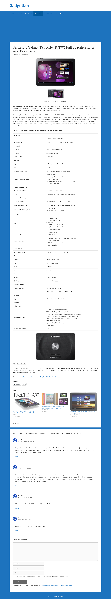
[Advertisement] (55, 28)
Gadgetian (19, 5)
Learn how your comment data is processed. (56, 585)
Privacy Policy (60, 14)
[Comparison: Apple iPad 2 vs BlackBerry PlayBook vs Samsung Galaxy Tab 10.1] (55, 399)
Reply (17, 456)
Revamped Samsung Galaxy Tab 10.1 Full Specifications (42, 377)
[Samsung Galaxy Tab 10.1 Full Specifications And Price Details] (83, 401)
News (20, 14)
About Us (48, 14)
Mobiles (27, 14)
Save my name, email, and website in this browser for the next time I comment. (42, 577)
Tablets (37, 14)
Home (13, 14)
